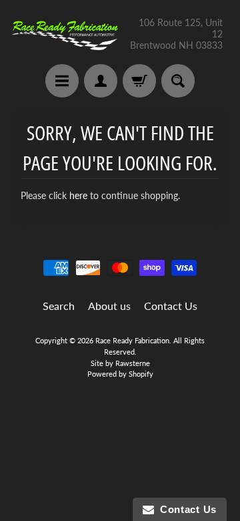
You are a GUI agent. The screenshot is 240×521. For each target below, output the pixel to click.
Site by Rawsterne (120, 363)
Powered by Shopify (120, 373)
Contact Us (170, 305)
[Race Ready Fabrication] (65, 34)
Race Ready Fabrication (132, 340)
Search (59, 305)
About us (109, 305)
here (78, 195)
